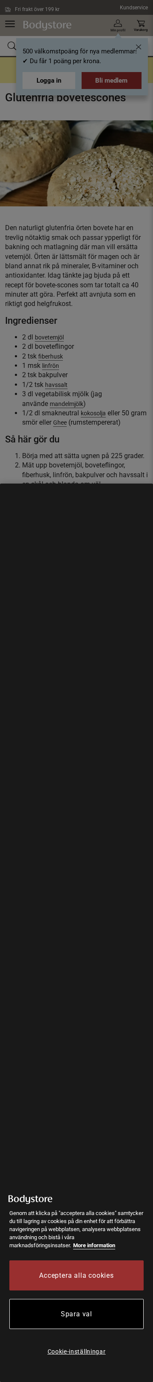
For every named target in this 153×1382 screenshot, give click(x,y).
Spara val (76, 1314)
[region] (76, 933)
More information (94, 1245)
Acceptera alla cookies (76, 1275)
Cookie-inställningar (77, 1351)
